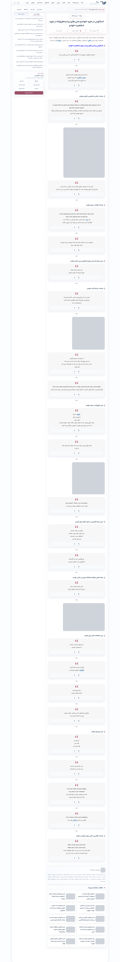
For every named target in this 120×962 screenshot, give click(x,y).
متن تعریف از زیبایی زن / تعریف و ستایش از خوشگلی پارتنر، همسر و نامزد (29, 25)
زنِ (87, 220)
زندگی (75, 820)
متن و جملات (75, 3)
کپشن (89, 40)
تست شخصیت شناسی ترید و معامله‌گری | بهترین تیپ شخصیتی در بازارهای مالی (28, 34)
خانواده (82, 670)
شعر (69, 3)
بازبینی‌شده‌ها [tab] (21, 14)
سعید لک (92, 870)
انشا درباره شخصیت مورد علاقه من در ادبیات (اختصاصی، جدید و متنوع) (28, 46)
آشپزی (52, 3)
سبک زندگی (39, 3)
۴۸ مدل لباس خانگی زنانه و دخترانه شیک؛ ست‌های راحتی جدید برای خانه (28, 19)
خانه (82, 3)
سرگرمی (33, 3)
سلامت (63, 3)
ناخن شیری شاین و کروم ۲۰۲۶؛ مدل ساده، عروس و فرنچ (30, 30)
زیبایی (58, 3)
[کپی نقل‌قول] (78, 59)
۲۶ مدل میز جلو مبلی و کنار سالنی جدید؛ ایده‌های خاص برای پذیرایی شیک (29, 51)
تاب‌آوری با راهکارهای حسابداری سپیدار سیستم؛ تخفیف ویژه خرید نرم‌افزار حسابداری (29, 66)
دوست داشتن (81, 78)
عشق (78, 414)
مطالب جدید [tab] (36, 14)
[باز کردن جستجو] (14, 2)
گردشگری (47, 3)
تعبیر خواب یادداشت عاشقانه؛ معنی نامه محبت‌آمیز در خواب (29, 62)
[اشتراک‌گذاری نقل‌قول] (74, 59)
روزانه (103, 3)
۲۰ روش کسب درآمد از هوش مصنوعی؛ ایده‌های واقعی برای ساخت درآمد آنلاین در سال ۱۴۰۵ (29, 57)
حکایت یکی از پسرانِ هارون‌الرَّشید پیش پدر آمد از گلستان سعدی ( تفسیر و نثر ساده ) (30, 40)
